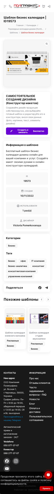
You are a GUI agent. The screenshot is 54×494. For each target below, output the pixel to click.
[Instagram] (16, 461)
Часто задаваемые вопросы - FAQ (37, 391)
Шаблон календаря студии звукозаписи (39, 335)
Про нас (34, 378)
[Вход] (48, 6)
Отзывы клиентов (39, 382)
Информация (37, 373)
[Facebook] (7, 461)
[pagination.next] (48, 299)
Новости (34, 399)
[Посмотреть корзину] (43, 6)
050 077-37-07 (11, 445)
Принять (46, 488)
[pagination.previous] (41, 299)
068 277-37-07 (11, 453)
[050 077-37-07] (10, 6)
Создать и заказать (31, 131)
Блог (32, 403)
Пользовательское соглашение (40, 418)
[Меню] (5, 6)
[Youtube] (7, 468)
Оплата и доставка (34, 410)
